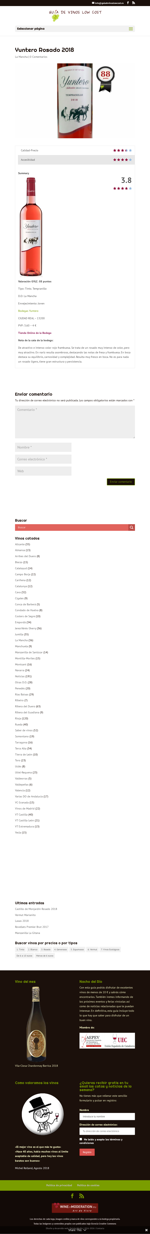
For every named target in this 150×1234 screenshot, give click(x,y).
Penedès (20, 688)
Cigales (19, 598)
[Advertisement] (75, 868)
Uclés (18, 766)
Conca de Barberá (25, 604)
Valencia (20, 790)
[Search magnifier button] (131, 527)
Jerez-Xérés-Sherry (25, 628)
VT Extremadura (24, 826)
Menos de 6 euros (44, 955)
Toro (17, 760)
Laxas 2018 (22, 921)
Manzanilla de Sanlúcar (29, 652)
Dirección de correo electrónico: (98, 1124)
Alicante (20, 544)
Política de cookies (88, 1185)
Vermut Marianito (25, 915)
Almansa (20, 550)
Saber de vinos (24, 730)
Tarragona (21, 742)
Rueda (18, 724)
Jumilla (19, 634)
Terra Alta (20, 748)
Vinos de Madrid (25, 808)
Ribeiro (19, 700)
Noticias (20, 676)
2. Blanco (32, 949)
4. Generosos (60, 949)
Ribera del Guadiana (27, 712)
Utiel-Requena (23, 772)
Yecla (18, 832)
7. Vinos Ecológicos (110, 949)
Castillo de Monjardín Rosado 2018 (36, 909)
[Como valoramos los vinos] (43, 1133)
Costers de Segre (25, 616)
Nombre (84, 1110)
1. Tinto (20, 949)
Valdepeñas (22, 784)
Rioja (18, 718)
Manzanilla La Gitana (27, 933)
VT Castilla (21, 814)
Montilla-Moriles (25, 658)
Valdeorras (21, 778)
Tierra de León (23, 754)
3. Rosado (45, 949)
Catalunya (21, 586)
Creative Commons (107, 1223)
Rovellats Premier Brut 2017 (32, 927)
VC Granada (22, 802)
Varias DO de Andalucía (29, 796)
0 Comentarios (38, 57)
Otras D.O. (21, 682)
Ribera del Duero (25, 706)
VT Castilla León (24, 820)
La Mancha (21, 57)
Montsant (20, 664)
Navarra (19, 670)
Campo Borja (22, 574)
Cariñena (20, 580)
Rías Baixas (21, 694)
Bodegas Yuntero (28, 311)
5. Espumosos (77, 949)
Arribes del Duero (25, 556)
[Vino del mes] (36, 1024)
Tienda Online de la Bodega (34, 333)
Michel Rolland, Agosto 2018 (32, 1168)
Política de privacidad (59, 1185)
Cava (18, 592)
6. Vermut (92, 949)
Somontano (22, 736)
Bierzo (18, 562)
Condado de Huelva (26, 610)
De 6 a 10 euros (24, 955)
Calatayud (21, 568)
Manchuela (21, 646)
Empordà (20, 622)
